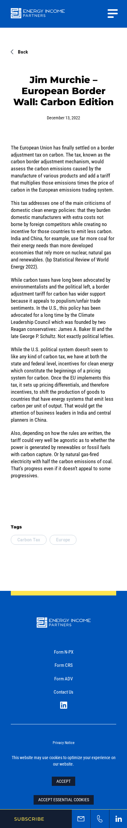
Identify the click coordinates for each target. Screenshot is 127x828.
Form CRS (64, 665)
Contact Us (63, 692)
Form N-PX (63, 652)
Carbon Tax (28, 539)
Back (23, 52)
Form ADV (63, 678)
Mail (81, 819)
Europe (63, 539)
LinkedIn (63, 705)
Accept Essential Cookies (63, 799)
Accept (63, 781)
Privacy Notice (64, 742)
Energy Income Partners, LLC (38, 17)
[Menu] (113, 13)
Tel (100, 819)
